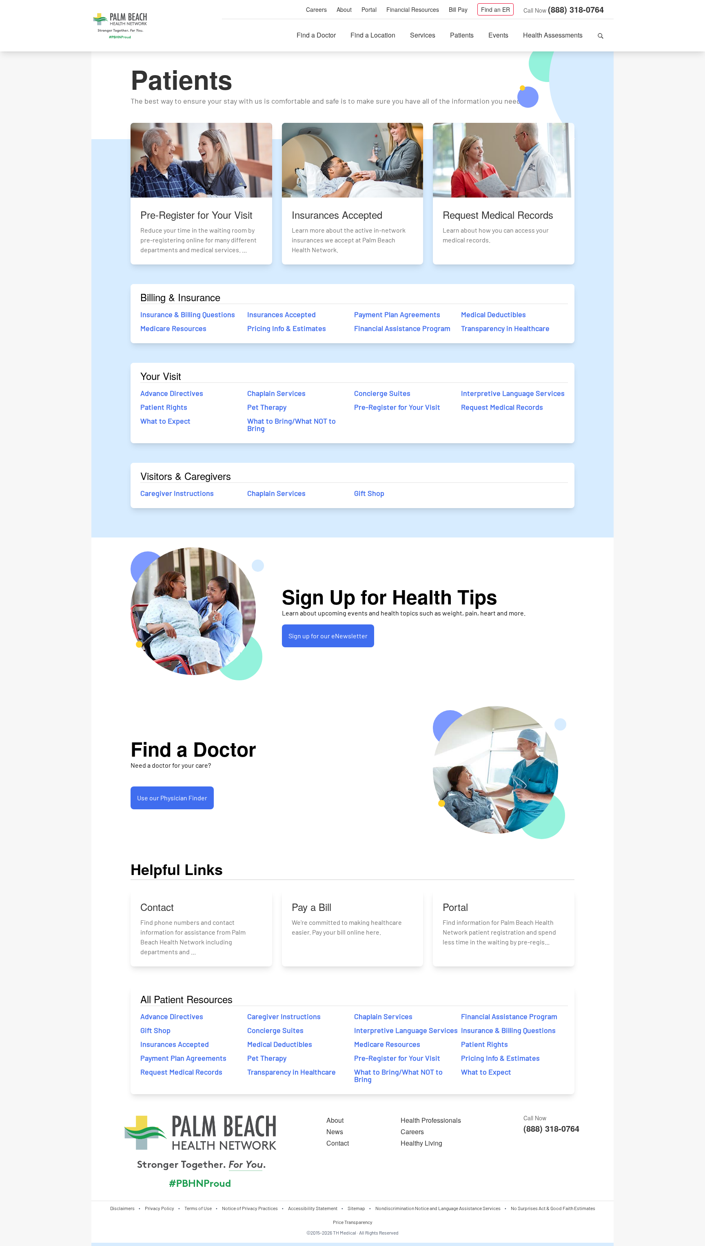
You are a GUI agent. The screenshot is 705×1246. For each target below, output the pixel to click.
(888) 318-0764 (576, 9)
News (334, 1131)
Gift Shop (369, 493)
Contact (337, 1143)
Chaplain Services (276, 393)
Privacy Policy (159, 1208)
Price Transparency (352, 1222)
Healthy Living (421, 1143)
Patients (462, 35)
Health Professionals (431, 1120)
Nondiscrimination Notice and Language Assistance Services (438, 1208)
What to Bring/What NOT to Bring (291, 424)
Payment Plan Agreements (397, 314)
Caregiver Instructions (177, 493)
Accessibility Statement (312, 1208)
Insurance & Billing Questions (187, 314)
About (344, 9)
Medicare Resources (173, 328)
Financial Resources (412, 9)
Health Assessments (553, 35)
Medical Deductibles (493, 314)
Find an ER (495, 9)
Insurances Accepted (281, 314)
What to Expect (165, 420)
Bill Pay (458, 9)
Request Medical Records (502, 406)
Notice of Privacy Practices (250, 1208)
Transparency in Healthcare (505, 328)
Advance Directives (171, 393)
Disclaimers (122, 1208)
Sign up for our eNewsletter (328, 636)
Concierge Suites (382, 393)
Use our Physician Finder (172, 798)
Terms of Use (198, 1208)
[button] (600, 35)
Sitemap (356, 1208)
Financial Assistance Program (402, 328)
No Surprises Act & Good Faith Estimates (553, 1208)
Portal (369, 9)
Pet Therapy (266, 406)
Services (422, 35)
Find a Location (372, 35)
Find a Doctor (316, 35)
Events (498, 35)
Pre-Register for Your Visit (397, 406)
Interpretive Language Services (513, 393)
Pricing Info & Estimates (286, 328)
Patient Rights (163, 406)
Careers (316, 9)
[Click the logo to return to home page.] (120, 26)
